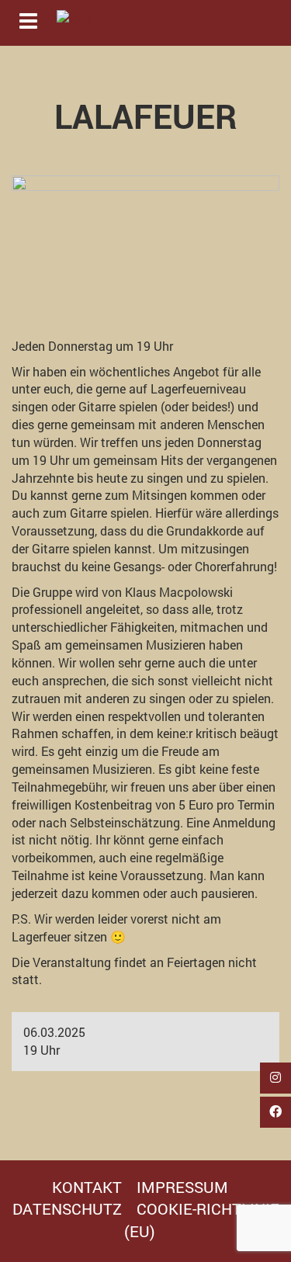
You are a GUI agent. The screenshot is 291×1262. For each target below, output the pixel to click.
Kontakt (87, 1187)
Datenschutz (67, 1208)
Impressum (182, 1187)
